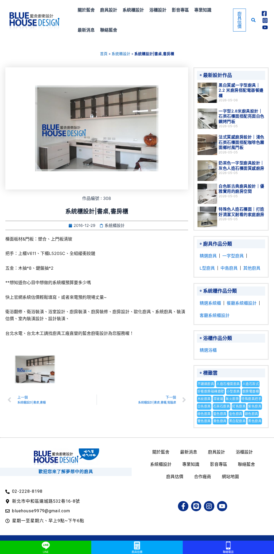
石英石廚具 (221, 406)
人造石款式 (250, 384)
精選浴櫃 (208, 350)
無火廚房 (232, 399)
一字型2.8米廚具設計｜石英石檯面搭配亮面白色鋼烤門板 (241, 116)
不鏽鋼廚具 (205, 384)
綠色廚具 (204, 414)
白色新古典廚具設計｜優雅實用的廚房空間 (241, 189)
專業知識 (190, 464)
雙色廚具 (204, 421)
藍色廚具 (220, 414)
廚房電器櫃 (250, 391)
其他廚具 (251, 268)
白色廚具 (204, 406)
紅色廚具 (239, 406)
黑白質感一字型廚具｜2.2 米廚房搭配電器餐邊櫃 (241, 90)
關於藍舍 (160, 452)
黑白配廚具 (237, 421)
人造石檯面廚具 (228, 384)
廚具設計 (216, 452)
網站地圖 (230, 476)
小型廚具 (233, 391)
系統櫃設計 (121, 54)
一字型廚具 (233, 255)
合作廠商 (202, 476)
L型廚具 (207, 268)
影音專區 (218, 464)
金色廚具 (235, 414)
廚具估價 (174, 476)
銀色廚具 (251, 414)
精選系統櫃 (210, 303)
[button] (239, 20)
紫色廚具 (254, 406)
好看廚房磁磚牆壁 (210, 391)
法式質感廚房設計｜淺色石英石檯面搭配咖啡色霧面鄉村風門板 (241, 142)
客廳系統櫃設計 (215, 315)
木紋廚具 (204, 399)
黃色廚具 (220, 421)
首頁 (104, 54)
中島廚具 (229, 268)
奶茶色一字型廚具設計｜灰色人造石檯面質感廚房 (241, 165)
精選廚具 (208, 255)
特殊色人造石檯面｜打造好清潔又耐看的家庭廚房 (241, 212)
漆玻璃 (218, 399)
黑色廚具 (254, 421)
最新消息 (188, 452)
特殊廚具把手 (251, 399)
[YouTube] (265, 27)
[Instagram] (265, 20)
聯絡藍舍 (246, 464)
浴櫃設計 (244, 452)
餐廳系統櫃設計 (242, 303)
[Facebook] (264, 13)
